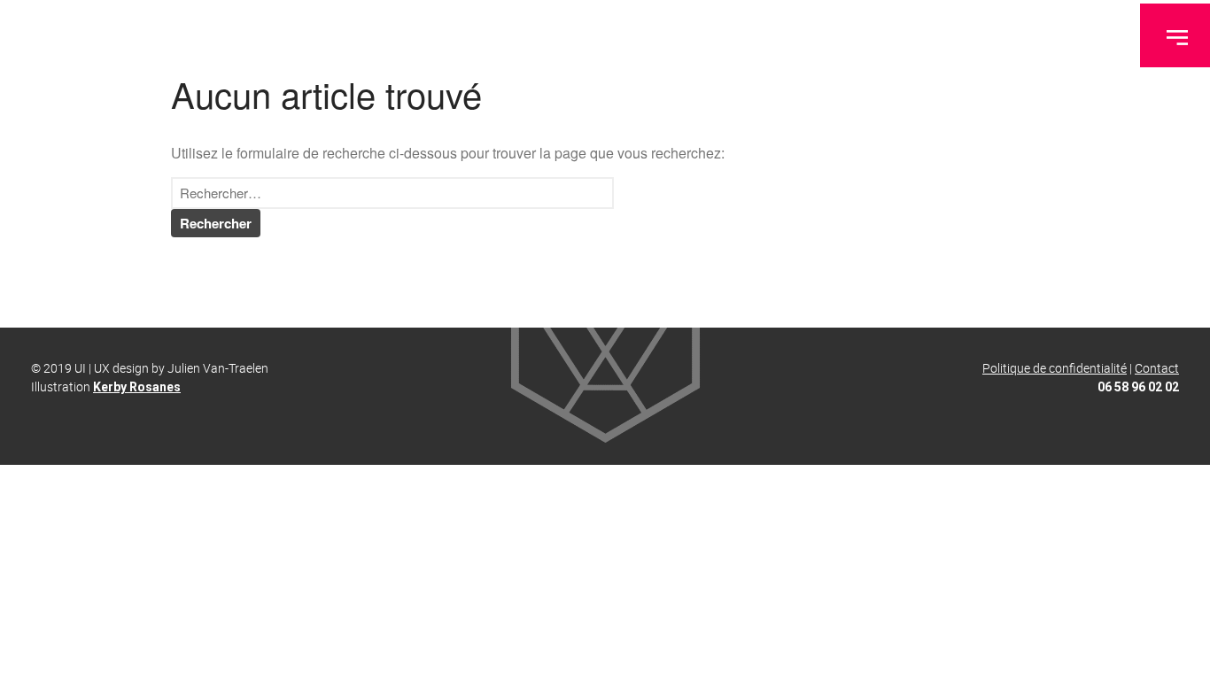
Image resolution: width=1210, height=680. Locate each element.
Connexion (1048, 640)
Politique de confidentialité (1054, 367)
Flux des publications (1075, 666)
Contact (1157, 367)
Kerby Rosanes (137, 387)
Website (1041, 557)
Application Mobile (1068, 530)
